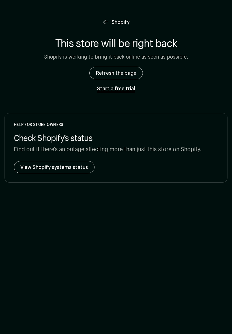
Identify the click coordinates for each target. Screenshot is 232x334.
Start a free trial (116, 88)
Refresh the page (116, 72)
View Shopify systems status (54, 167)
